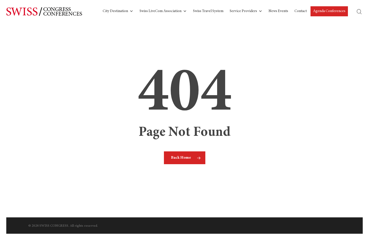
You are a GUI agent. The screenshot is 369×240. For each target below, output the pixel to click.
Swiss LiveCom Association (160, 11)
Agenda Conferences (329, 11)
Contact (300, 11)
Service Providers (243, 11)
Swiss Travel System (208, 11)
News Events (278, 11)
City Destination (115, 11)
